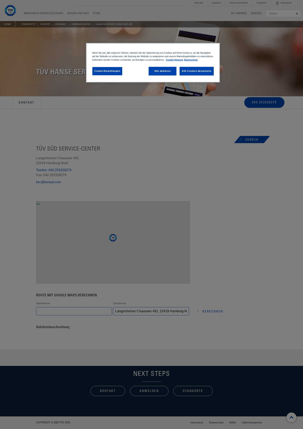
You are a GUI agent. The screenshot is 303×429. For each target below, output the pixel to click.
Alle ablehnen (162, 71)
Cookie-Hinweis (174, 60)
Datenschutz (191, 60)
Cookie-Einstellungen (107, 71)
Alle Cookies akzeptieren (196, 71)
